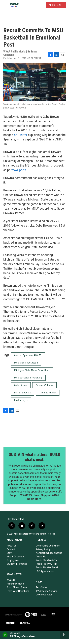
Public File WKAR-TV (46, 560)
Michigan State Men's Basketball (31, 370)
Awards (11, 580)
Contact (11, 549)
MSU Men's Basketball (26, 362)
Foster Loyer (21, 400)
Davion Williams (44, 385)
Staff (9, 553)
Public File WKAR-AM (47, 567)
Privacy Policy (43, 549)
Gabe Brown (20, 385)
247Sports (19, 170)
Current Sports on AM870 (27, 355)
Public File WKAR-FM (46, 563)
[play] (5, 634)
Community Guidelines (48, 545)
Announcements (15, 583)
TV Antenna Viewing (46, 591)
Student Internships (17, 563)
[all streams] (64, 635)
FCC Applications (45, 571)
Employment (13, 560)
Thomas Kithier (48, 392)
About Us (11, 545)
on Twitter (20, 135)
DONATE (57, 5)
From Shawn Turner (17, 587)
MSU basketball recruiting (28, 377)
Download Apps (44, 594)
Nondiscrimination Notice (49, 553)
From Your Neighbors (18, 591)
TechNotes (41, 587)
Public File (41, 556)
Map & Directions (15, 556)
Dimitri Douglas (22, 392)
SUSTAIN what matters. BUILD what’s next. (34, 457)
